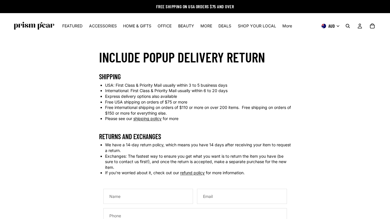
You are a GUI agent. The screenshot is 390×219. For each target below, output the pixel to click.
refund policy (192, 172)
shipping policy (147, 118)
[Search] (347, 26)
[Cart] (372, 26)
